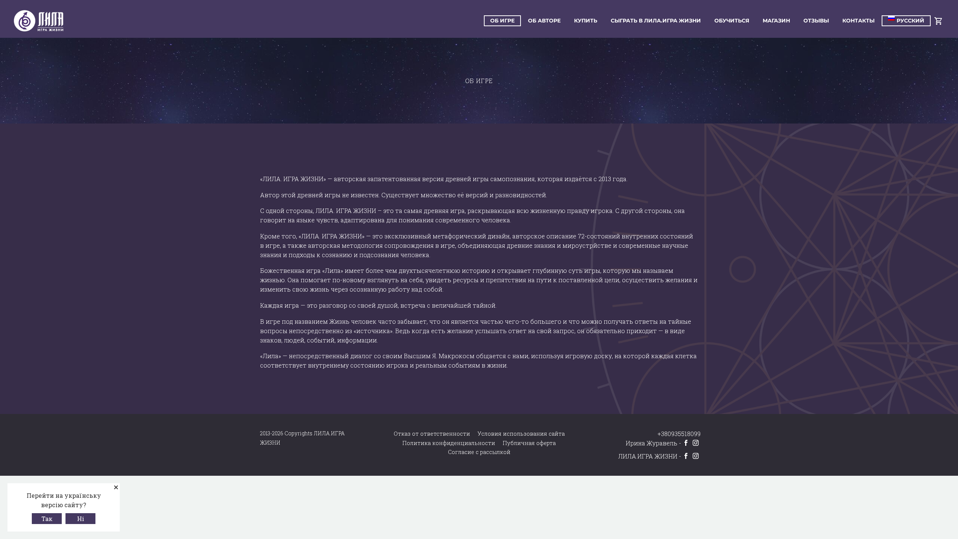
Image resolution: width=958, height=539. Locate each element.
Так (47, 519)
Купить (585, 20)
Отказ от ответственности (432, 433)
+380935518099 (679, 434)
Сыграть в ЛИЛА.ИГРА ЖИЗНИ (656, 20)
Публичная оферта (529, 443)
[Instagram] (696, 443)
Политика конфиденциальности (448, 443)
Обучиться (731, 20)
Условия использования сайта (521, 433)
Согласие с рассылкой (479, 452)
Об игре (502, 20)
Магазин (776, 20)
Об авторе (544, 20)
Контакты (858, 20)
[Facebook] (686, 443)
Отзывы (816, 20)
